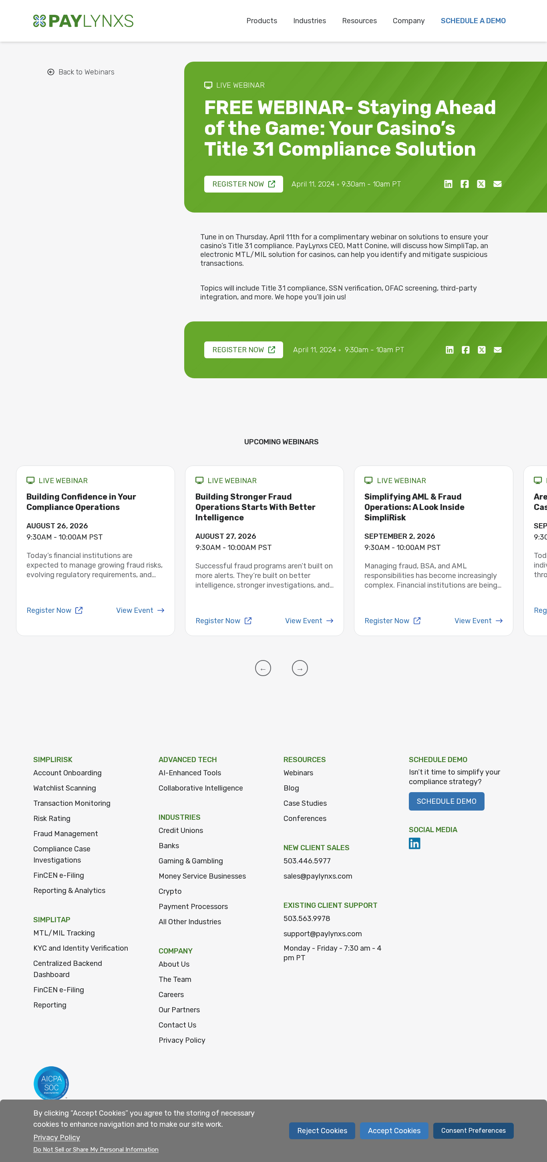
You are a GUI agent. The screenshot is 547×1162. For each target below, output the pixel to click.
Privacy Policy (182, 1040)
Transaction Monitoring (72, 803)
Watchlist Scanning (64, 788)
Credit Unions (181, 830)
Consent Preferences (473, 1130)
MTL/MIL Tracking (64, 933)
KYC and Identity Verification (80, 948)
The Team (175, 979)
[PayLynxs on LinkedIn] (415, 843)
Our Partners (179, 1009)
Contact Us (177, 1025)
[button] (263, 668)
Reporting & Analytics (69, 890)
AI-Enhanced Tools (190, 773)
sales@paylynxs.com (318, 876)
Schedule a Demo (473, 20)
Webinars (298, 773)
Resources (359, 20)
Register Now (238, 184)
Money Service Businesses (202, 876)
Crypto (170, 891)
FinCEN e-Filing (58, 875)
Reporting (49, 1005)
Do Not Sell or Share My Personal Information (96, 1149)
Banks (169, 845)
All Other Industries (190, 921)
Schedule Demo (447, 801)
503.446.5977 (307, 861)
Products (261, 20)
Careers (171, 994)
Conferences (305, 818)
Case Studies (305, 803)
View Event (134, 610)
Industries (309, 20)
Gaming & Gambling (191, 861)
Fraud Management (65, 833)
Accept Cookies (394, 1130)
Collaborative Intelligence (201, 788)
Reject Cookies (322, 1130)
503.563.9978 (307, 918)
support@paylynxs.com (323, 933)
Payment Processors (193, 906)
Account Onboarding (67, 773)
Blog (291, 788)
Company (409, 20)
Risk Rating (51, 818)
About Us (174, 964)
